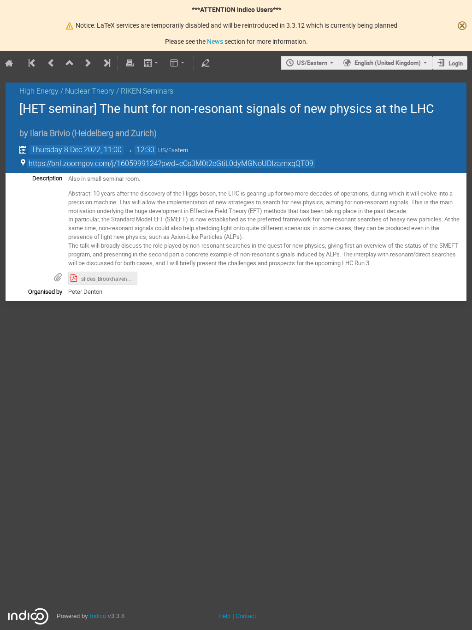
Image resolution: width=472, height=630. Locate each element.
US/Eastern (312, 63)
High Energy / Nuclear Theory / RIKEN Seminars (96, 91)
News (215, 41)
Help (224, 616)
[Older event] (51, 62)
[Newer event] (88, 62)
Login (455, 63)
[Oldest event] (33, 62)
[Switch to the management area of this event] (205, 62)
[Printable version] (129, 62)
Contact (246, 616)
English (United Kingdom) (387, 63)
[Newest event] (106, 62)
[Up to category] (69, 62)
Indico (98, 616)
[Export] (152, 62)
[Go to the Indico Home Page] (9, 62)
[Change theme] (178, 62)
